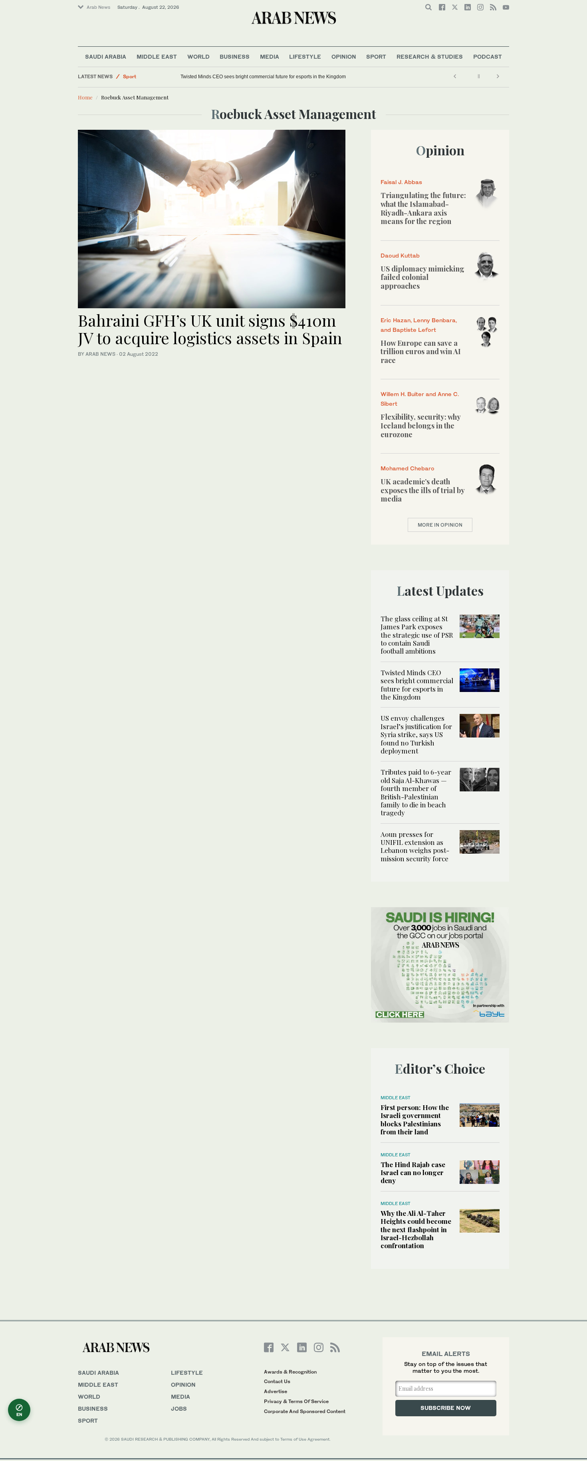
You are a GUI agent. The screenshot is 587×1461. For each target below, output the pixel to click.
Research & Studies (430, 56)
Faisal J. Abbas (401, 181)
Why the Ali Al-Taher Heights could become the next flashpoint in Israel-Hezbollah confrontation (416, 1229)
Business (235, 56)
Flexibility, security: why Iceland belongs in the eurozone (420, 425)
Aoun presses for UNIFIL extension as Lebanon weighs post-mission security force (415, 846)
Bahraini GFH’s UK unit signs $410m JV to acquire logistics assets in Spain (210, 328)
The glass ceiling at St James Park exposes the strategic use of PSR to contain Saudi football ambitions (417, 635)
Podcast (487, 56)
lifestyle (187, 1372)
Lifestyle (305, 56)
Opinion (343, 56)
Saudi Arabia (105, 56)
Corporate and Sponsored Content (304, 1411)
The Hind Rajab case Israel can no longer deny (413, 1172)
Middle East (157, 56)
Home (85, 97)
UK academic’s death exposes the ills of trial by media (422, 490)
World (198, 56)
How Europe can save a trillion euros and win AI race (421, 351)
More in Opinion (440, 525)
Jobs (179, 1408)
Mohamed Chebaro (407, 468)
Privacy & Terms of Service (296, 1401)
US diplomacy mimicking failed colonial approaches (422, 277)
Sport (376, 56)
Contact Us (277, 1381)
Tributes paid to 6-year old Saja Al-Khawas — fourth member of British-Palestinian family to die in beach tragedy (416, 792)
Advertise (275, 1391)
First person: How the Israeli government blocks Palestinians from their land (415, 1119)
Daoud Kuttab (400, 255)
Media (269, 56)
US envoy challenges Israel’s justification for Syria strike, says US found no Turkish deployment (416, 734)
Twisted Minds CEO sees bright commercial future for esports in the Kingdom (263, 76)
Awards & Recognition (290, 1372)
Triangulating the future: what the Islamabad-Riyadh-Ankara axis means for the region (423, 208)
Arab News (98, 7)
